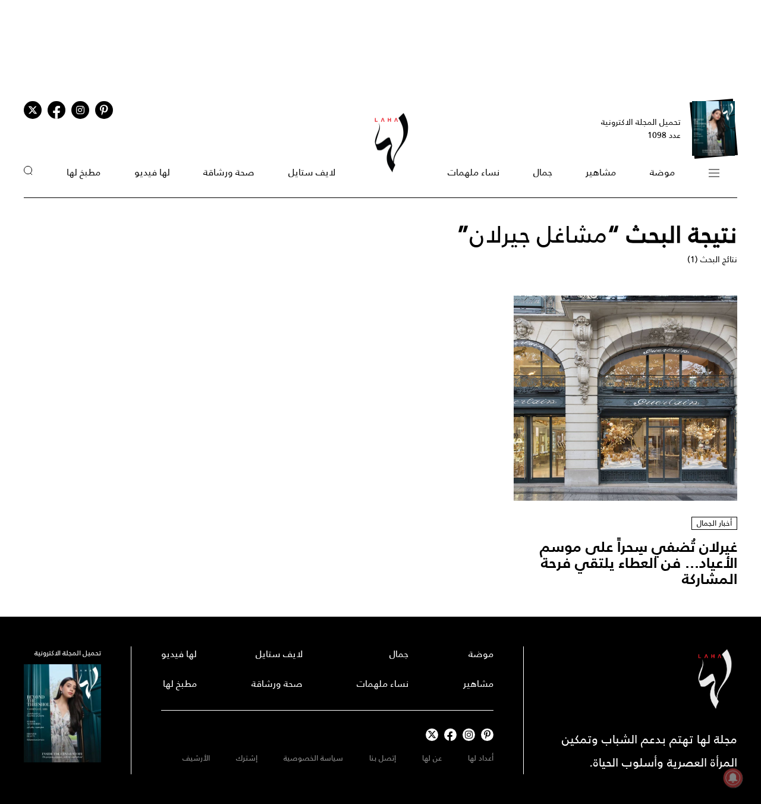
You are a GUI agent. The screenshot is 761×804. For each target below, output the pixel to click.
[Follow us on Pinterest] (104, 110)
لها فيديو (152, 172)
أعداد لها (480, 758)
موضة (662, 172)
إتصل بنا (382, 758)
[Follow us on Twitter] (32, 110)
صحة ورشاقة (228, 172)
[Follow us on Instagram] (80, 110)
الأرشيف (196, 758)
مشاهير (601, 172)
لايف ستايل (311, 172)
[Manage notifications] (733, 777)
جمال (542, 172)
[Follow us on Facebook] (450, 734)
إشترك (246, 758)
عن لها (432, 758)
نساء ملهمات (473, 172)
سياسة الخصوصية (313, 758)
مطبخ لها (83, 172)
